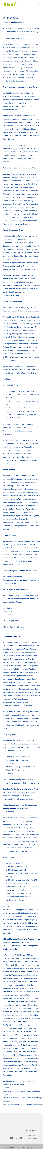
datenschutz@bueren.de (17, 627)
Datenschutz (32, 1139)
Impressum (31, 1136)
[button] (39, 4)
